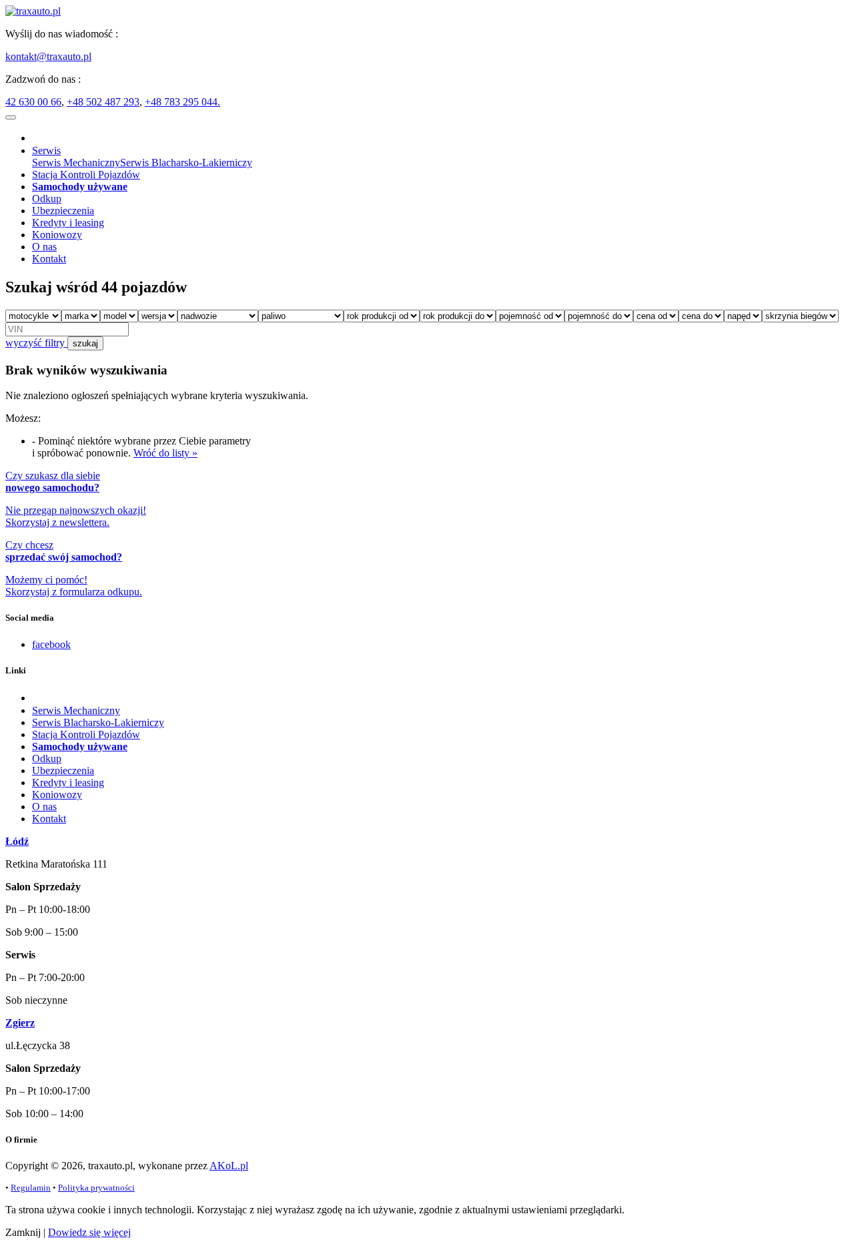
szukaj (85, 343)
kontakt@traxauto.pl (48, 56)
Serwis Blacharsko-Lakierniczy (186, 162)
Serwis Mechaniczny (76, 162)
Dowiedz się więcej (89, 1232)
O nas (44, 246)
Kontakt (49, 258)
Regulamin (31, 1188)
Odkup (46, 198)
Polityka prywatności (96, 1188)
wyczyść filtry (36, 342)
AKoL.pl (228, 1165)
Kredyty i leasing (68, 222)
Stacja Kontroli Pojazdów (86, 174)
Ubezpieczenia (63, 210)
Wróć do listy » (165, 452)
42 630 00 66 (33, 101)
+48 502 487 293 (103, 101)
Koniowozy (57, 234)
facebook (51, 644)
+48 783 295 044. (182, 101)
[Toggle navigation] (10, 117)
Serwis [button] (46, 150)
